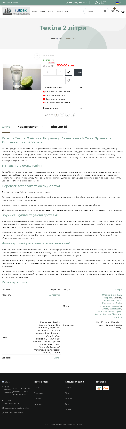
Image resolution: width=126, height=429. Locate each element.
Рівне (111, 311)
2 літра (118, 290)
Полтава (102, 311)
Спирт (68, 410)
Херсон (107, 314)
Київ (119, 300)
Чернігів (117, 317)
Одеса (105, 309)
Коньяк (68, 398)
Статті (36, 387)
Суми (118, 311)
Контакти (60, 11)
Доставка (38, 393)
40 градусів (54, 295)
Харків (98, 314)
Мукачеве (105, 306)
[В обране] (68, 80)
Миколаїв (116, 306)
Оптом (57, 358)
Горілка (68, 387)
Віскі (67, 393)
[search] (105, 11)
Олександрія (109, 295)
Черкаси (116, 314)
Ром (67, 404)
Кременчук (108, 303)
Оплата (37, 398)
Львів (118, 303)
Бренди (42, 11)
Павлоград (115, 309)
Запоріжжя (109, 300)
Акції (66, 11)
